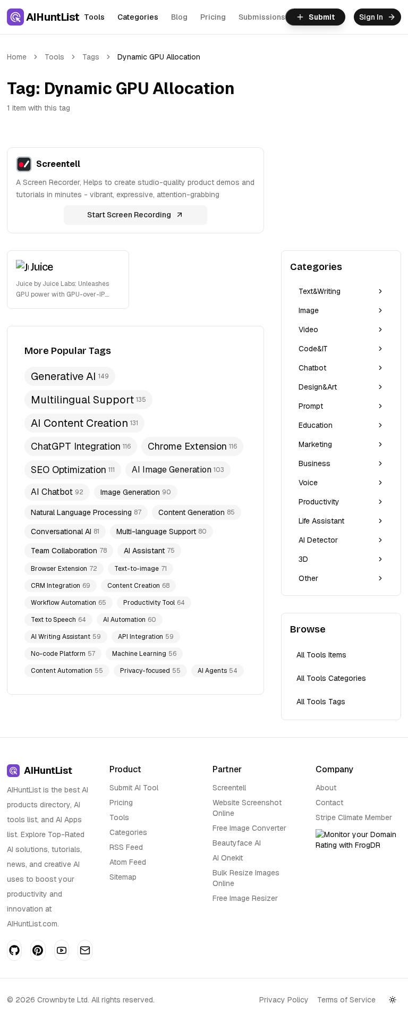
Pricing (213, 17)
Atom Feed (127, 862)
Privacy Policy (284, 1000)
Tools (94, 17)
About (326, 787)
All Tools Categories (331, 678)
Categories (137, 17)
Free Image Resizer (245, 898)
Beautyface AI (236, 843)
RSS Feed (126, 847)
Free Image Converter (249, 828)
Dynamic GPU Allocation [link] (158, 57)
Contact (329, 802)
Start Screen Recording (129, 215)
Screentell (229, 787)
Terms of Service (346, 1000)
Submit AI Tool (133, 787)
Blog (179, 17)
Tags (90, 57)
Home (17, 57)
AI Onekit (227, 858)
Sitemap (123, 877)
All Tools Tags (320, 701)
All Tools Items (321, 655)
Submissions (262, 17)
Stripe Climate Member (354, 817)
